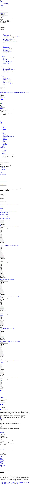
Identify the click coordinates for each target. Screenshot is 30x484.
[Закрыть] (1, 123)
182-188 (1, 254)
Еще (4, 84)
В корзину (2, 227)
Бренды (1, 457)
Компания (1, 459)
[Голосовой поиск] (2, 87)
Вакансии (3, 8)
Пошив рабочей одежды (5, 3)
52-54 (1, 285)
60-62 (1, 234)
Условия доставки (2, 465)
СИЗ (1, 210)
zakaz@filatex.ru (2, 16)
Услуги (1, 458)
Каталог (1, 456)
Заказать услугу (2, 400)
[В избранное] (2, 221)
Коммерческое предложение (4, 15)
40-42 (1, 230)
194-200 (1, 353)
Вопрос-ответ (2, 466)
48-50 (1, 232)
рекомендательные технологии (16, 474)
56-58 (1, 286)
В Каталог (1, 184)
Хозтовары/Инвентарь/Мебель (4, 214)
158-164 (1, 238)
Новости (3, 7)
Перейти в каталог (2, 167)
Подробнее (1, 172)
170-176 (1, 239)
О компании (3, 6)
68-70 (1, 236)
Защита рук (1, 208)
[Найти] (4, 87)
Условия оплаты (2, 464)
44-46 (1, 231)
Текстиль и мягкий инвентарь (4, 212)
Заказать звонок (2, 14)
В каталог (1, 179)
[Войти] (0, 119)
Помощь (1, 463)
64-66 (1, 235)
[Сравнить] (2, 222)
